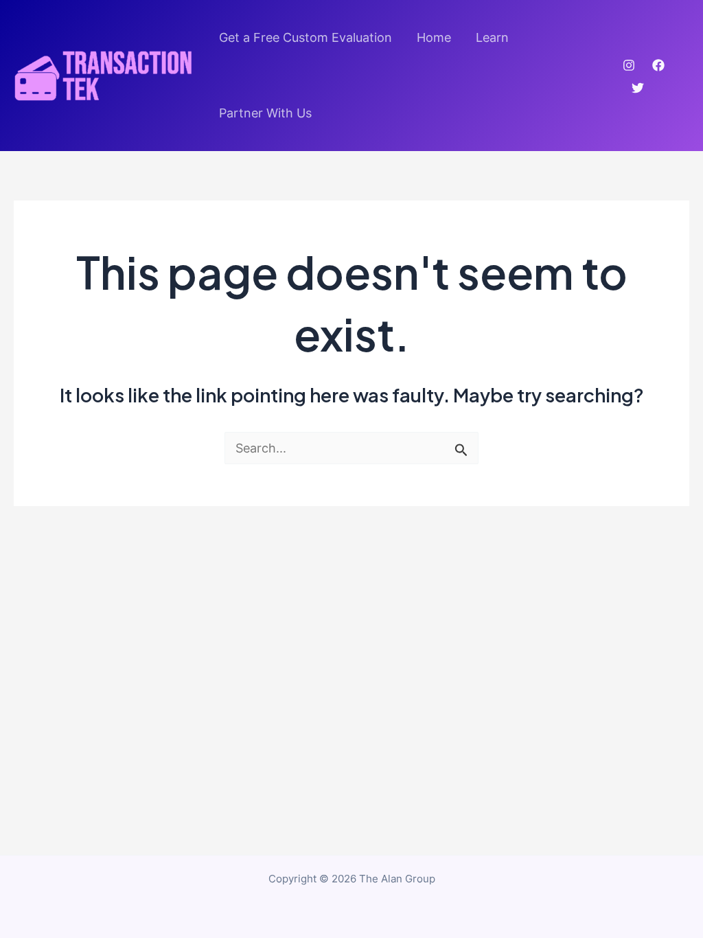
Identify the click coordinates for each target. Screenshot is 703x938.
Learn (492, 37)
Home (434, 37)
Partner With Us (265, 113)
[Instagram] (629, 65)
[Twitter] (638, 88)
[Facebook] (658, 65)
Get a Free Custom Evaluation (305, 37)
